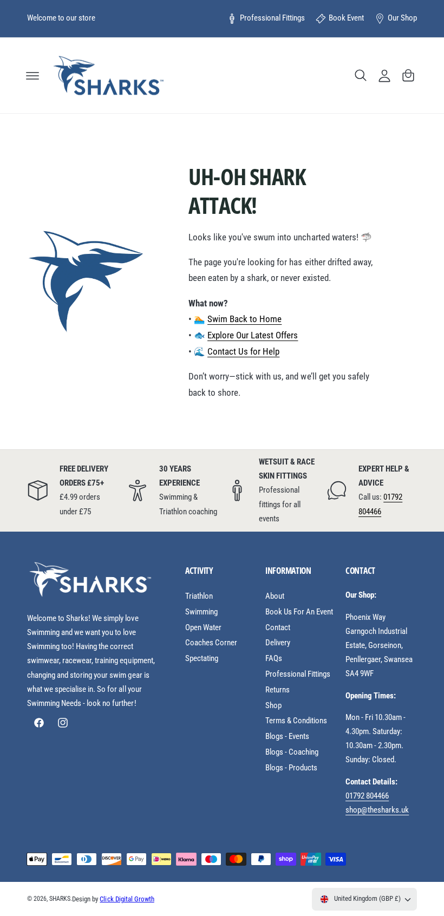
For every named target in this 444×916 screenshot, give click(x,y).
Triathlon (199, 596)
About (274, 596)
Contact (277, 627)
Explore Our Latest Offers (252, 335)
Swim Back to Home (244, 319)
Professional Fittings (272, 18)
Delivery (277, 642)
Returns (277, 690)
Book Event (346, 18)
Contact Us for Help (243, 351)
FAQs (273, 658)
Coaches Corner (211, 642)
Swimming (201, 612)
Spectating (201, 658)
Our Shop (402, 18)
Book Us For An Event (299, 612)
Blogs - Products (291, 768)
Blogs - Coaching (291, 752)
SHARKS (59, 898)
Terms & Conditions (296, 720)
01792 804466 (367, 796)
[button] (32, 75)
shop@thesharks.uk (377, 810)
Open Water (203, 627)
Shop (273, 705)
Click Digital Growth (127, 899)
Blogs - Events (287, 736)
